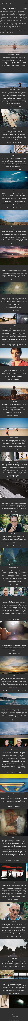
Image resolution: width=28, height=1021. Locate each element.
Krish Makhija (6, 3)
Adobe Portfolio (16, 1020)
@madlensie (10, 410)
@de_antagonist (7, 371)
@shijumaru (6, 330)
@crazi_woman (15, 684)
